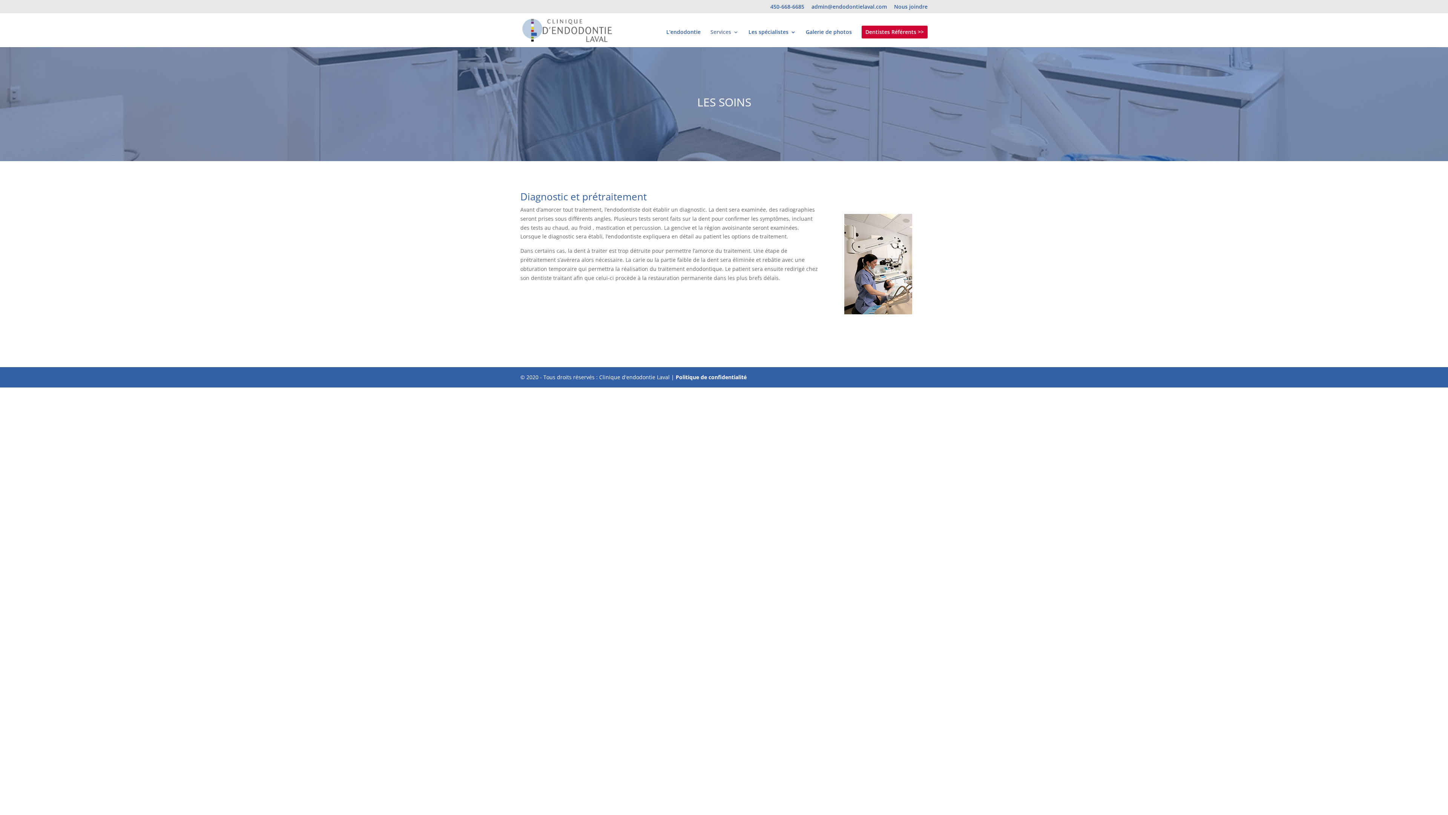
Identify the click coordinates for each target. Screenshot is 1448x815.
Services (720, 32)
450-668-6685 (787, 7)
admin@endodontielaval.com (849, 7)
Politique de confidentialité (711, 377)
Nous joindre (911, 7)
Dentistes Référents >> (894, 31)
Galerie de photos (829, 32)
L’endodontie (683, 32)
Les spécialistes (768, 32)
